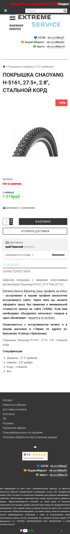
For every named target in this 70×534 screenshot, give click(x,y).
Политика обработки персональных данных (30, 437)
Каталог (8, 400)
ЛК (4, 418)
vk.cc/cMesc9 (56, 46)
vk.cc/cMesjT (56, 37)
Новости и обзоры (14, 404)
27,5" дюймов (44, 66)
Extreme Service (7, 524)
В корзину (43, 221)
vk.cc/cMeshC (56, 42)
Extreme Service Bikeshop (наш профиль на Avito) (35, 291)
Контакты (9, 414)
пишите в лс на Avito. (41, 317)
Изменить (29, 246)
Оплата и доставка (35, 231)
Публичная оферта (14, 428)
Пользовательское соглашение (23, 432)
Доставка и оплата (15, 409)
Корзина (8, 423)
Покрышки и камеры (20, 66)
